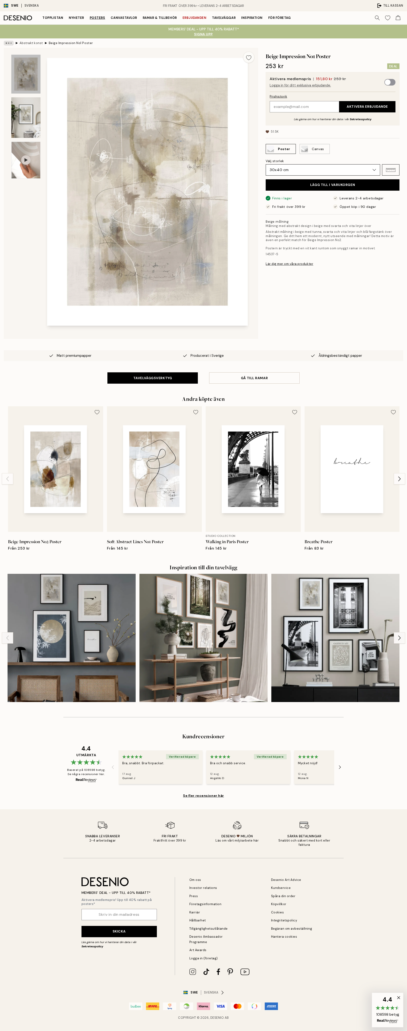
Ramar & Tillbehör (160, 18)
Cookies (277, 912)
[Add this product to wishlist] (248, 57)
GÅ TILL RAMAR (254, 378)
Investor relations (203, 888)
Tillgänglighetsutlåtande (208, 929)
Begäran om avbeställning (291, 929)
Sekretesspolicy (360, 119)
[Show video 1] (26, 160)
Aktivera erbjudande (367, 106)
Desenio (217, 1018)
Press (193, 896)
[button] (390, 170)
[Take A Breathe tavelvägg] (72, 638)
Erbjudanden (195, 18)
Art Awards (198, 950)
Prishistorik (278, 96)
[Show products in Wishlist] (388, 18)
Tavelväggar (224, 18)
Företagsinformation (205, 904)
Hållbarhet (197, 920)
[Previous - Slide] (7, 479)
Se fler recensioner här (203, 795)
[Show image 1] (26, 74)
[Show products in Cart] (398, 18)
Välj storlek (275, 161)
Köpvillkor (278, 904)
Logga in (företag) (203, 958)
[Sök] (377, 18)
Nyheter (76, 18)
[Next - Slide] (399, 479)
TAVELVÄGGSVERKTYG (152, 378)
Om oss (195, 880)
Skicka (119, 931)
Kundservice (281, 888)
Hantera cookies (284, 937)
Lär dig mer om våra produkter (289, 264)
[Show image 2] (26, 117)
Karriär (194, 912)
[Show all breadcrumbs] (9, 43)
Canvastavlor (124, 18)
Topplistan (52, 18)
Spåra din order (283, 896)
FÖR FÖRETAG (279, 18)
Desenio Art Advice (286, 880)
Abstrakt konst (31, 43)
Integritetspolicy (284, 920)
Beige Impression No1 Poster (71, 43)
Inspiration (252, 18)
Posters (97, 18)
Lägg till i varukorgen (332, 185)
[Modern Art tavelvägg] (335, 638)
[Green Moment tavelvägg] (203, 638)
